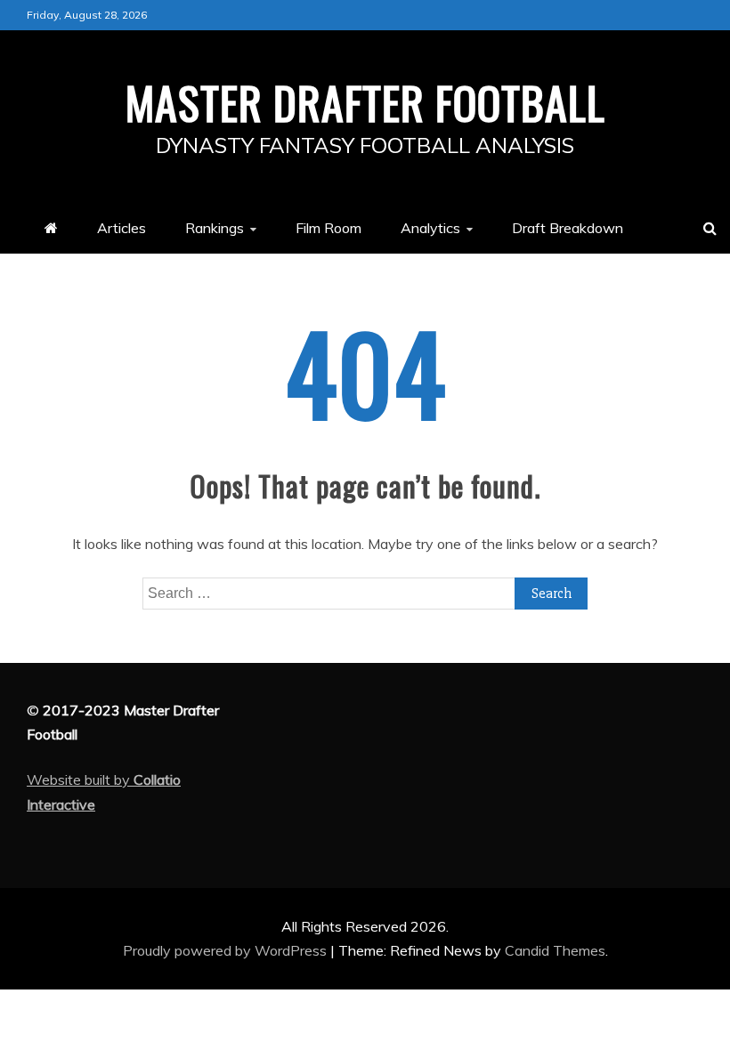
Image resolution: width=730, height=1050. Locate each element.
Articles (121, 228)
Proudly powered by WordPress (226, 950)
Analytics (430, 228)
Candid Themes (555, 950)
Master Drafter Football (365, 101)
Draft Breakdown (567, 228)
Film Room (328, 228)
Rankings (214, 228)
